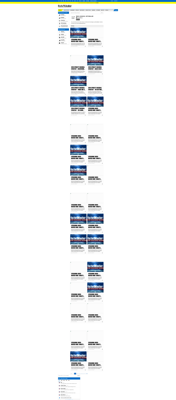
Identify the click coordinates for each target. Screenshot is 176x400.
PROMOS (106, 10)
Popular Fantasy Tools (62, 12)
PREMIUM (60, 10)
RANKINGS (93, 10)
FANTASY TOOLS (88, 10)
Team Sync (63, 20)
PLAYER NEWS (72, 10)
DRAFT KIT (102, 10)
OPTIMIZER (98, 10)
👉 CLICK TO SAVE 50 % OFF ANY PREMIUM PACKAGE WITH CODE (88, 2)
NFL (59, 380)
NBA (64, 380)
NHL (69, 380)
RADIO (116, 10)
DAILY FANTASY (82, 10)
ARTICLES (77, 10)
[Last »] (87, 373)
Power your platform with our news (66, 397)
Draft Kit (62, 14)
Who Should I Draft (64, 25)
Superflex (62, 39)
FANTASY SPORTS (66, 10)
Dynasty (62, 42)
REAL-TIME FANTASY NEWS (62, 378)
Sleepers (62, 31)
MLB (61, 380)
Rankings (62, 17)
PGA (66, 380)
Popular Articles (61, 29)
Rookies (62, 34)
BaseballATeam (80, 17)
